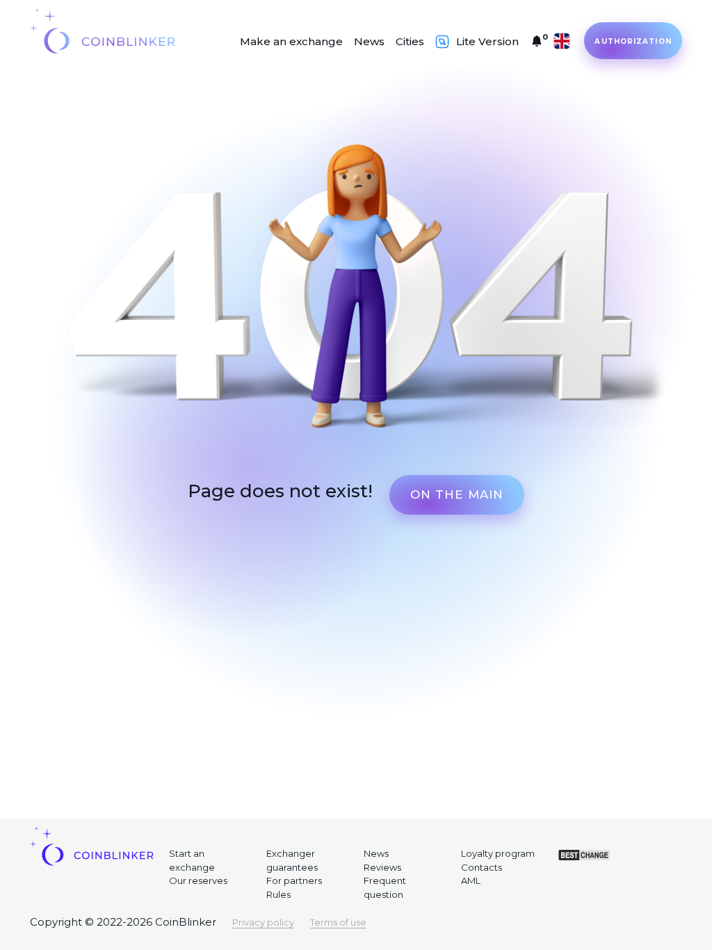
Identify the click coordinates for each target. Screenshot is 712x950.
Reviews (382, 867)
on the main (456, 494)
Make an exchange (291, 41)
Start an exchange (192, 860)
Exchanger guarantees (292, 860)
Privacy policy (263, 922)
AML (470, 880)
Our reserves (198, 880)
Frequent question (385, 887)
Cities (410, 41)
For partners (294, 880)
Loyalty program (498, 853)
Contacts (481, 867)
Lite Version (487, 41)
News (369, 41)
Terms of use (338, 922)
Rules (278, 894)
